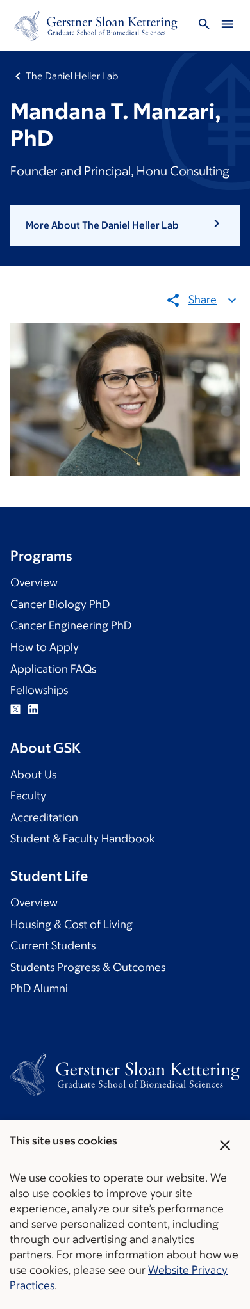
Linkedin (33, 709)
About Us (33, 774)
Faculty (28, 795)
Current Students (53, 945)
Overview (34, 582)
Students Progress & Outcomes (87, 967)
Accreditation (44, 817)
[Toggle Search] (204, 26)
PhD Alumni (39, 988)
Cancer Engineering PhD (70, 625)
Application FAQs (53, 669)
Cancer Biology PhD (60, 604)
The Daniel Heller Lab (72, 75)
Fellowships (39, 690)
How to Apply (44, 647)
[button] (125, 225)
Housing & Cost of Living (71, 924)
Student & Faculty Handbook (82, 838)
